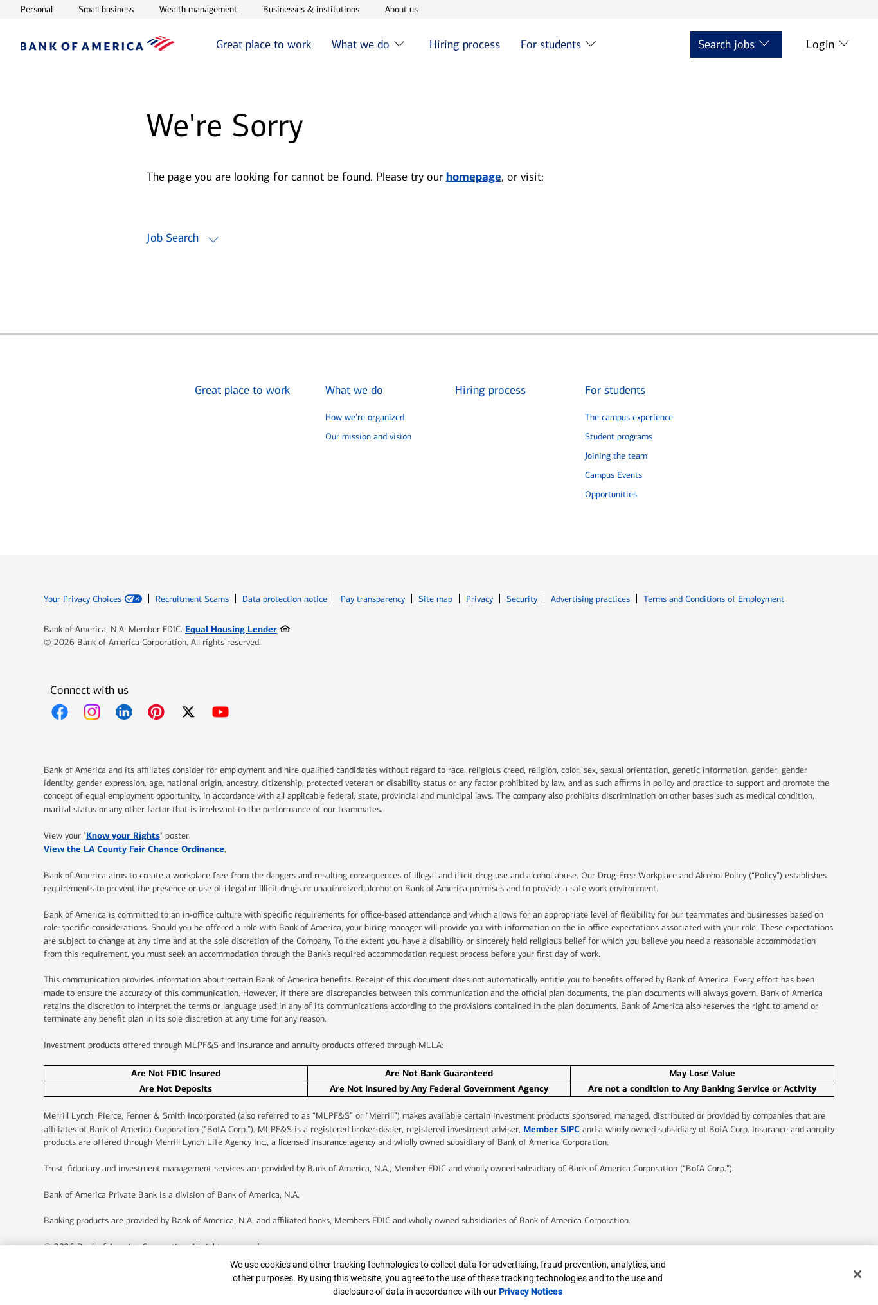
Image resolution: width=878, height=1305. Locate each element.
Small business (106, 9)
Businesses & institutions (311, 9)
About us (401, 9)
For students (551, 44)
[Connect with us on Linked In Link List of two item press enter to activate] (124, 712)
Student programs (618, 436)
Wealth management (198, 9)
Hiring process (464, 44)
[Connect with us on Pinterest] (156, 712)
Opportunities (611, 494)
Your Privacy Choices (82, 599)
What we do (361, 44)
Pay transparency (373, 599)
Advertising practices (590, 599)
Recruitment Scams (192, 599)
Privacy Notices (530, 1291)
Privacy (479, 599)
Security (521, 599)
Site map (435, 599)
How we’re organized (364, 417)
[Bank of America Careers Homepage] (98, 48)
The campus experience (629, 417)
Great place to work (263, 44)
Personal (37, 9)
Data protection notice (284, 599)
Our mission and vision (368, 436)
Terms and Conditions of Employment (713, 599)
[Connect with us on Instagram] (92, 712)
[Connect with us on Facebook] (60, 712)
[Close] (857, 1274)
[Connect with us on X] (188, 712)
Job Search (173, 238)
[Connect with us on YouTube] (220, 712)
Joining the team (616, 455)
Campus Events (613, 475)
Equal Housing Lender (237, 629)
